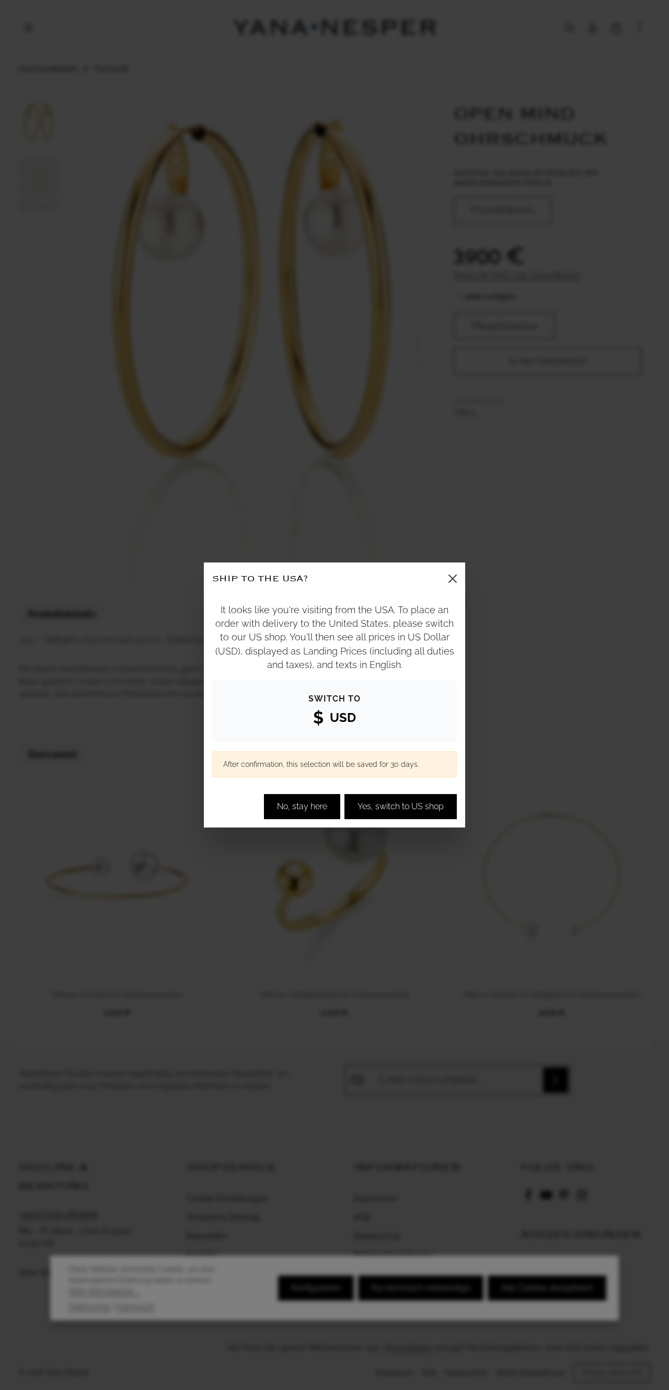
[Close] (452, 578)
